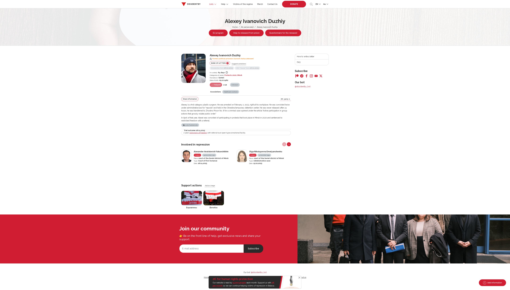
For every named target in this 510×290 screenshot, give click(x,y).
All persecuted (247, 27)
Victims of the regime (243, 4)
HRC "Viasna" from (247, 68)
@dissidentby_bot (302, 86)
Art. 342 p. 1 (285, 99)
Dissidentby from (222, 68)
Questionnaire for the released (283, 33)
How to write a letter (305, 56)
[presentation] (284, 144)
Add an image (210, 185)
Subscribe (253, 248)
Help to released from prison (246, 33)
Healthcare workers (231, 92)
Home (235, 27)
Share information (190, 99)
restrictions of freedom (198, 133)
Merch (260, 4)
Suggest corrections (239, 64)
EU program (218, 33)
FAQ (299, 62)
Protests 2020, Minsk (233, 75)
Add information (494, 283)
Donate (294, 4)
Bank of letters (219, 63)
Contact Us (272, 4)
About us (302, 277)
